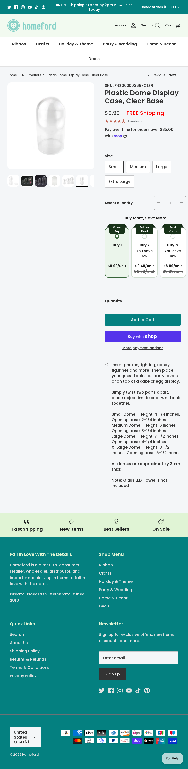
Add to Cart (142, 320)
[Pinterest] (43, 7)
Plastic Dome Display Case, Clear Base (77, 75)
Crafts (42, 44)
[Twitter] (9, 7)
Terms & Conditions (29, 667)
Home (12, 75)
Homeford (30, 754)
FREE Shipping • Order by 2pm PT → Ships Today (97, 7)
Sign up (112, 674)
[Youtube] (30, 7)
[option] (50, 125)
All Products (31, 75)
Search (17, 634)
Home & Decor (161, 44)
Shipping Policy (25, 651)
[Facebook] (16, 7)
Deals (94, 59)
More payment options (142, 348)
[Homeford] (31, 25)
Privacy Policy (23, 676)
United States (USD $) (158, 7)
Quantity (113, 301)
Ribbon (19, 44)
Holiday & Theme (76, 44)
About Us (19, 643)
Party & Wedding (120, 44)
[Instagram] (23, 7)
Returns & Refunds (28, 659)
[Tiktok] (36, 7)
